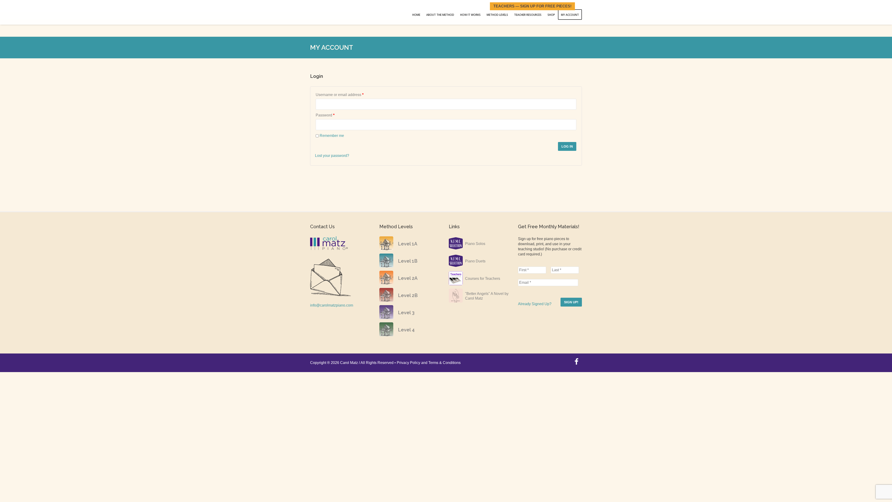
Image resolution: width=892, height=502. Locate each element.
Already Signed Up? (534, 304)
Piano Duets (475, 261)
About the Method (448, 14)
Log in (567, 146)
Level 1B (407, 261)
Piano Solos (475, 244)
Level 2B (408, 295)
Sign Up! (571, 302)
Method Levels (502, 14)
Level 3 (406, 312)
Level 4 (406, 330)
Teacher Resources (531, 14)
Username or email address (347, 94)
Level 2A (408, 278)
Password (333, 115)
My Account (571, 14)
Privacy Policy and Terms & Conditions (429, 363)
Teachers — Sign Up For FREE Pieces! (532, 6)
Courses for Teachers (482, 279)
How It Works (476, 14)
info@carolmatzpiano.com (331, 305)
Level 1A (407, 244)
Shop (553, 14)
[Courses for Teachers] (456, 284)
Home (425, 14)
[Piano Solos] (456, 249)
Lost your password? (332, 156)
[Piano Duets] (456, 266)
